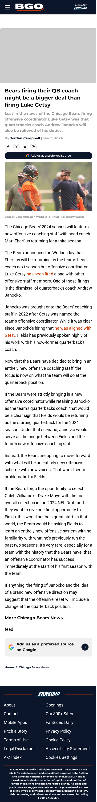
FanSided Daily (59, 722)
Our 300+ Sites (59, 713)
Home (9, 667)
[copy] (33, 147)
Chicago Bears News (34, 667)
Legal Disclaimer (19, 748)
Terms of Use (16, 739)
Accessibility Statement (68, 748)
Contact (11, 713)
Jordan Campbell (25, 138)
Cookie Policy (58, 739)
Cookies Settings (61, 757)
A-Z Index (13, 757)
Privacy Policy (58, 731)
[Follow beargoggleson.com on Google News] (85, 647)
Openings (54, 704)
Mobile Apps (15, 722)
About (9, 704)
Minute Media (27, 769)
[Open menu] (7, 7)
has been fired (40, 273)
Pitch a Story (15, 731)
